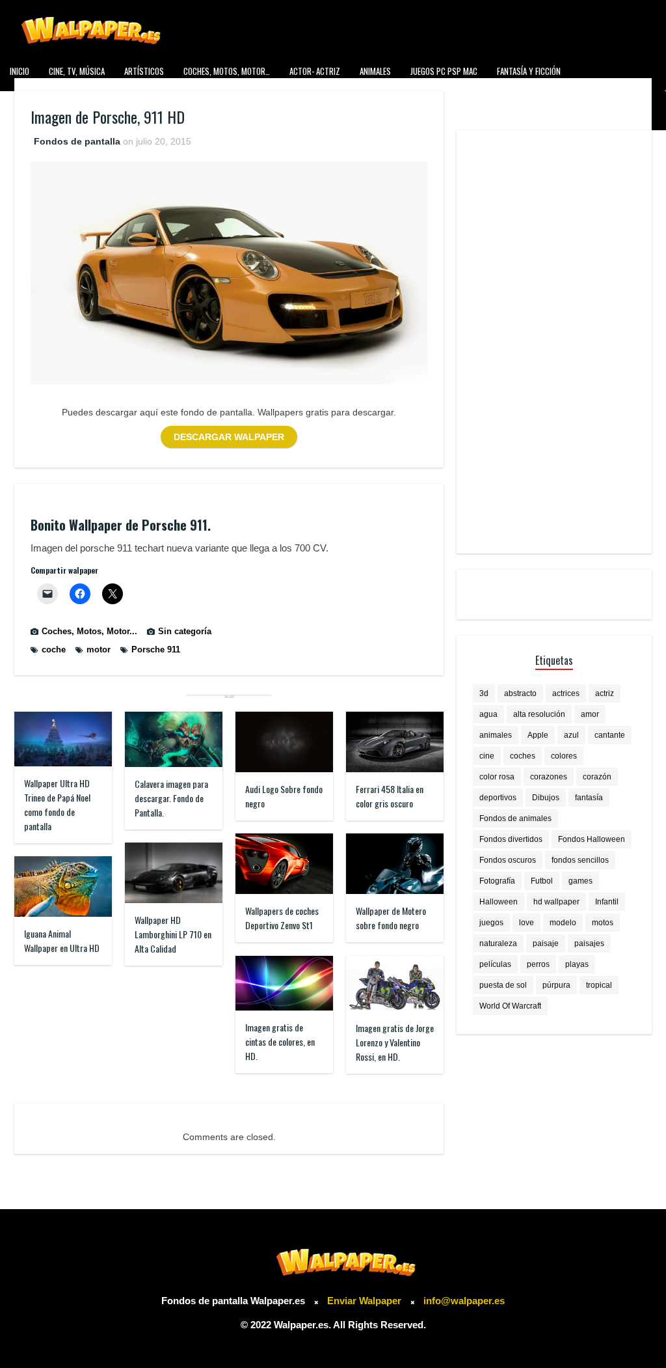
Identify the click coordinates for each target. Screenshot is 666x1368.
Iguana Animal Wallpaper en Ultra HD (62, 941)
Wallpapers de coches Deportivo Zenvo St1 (282, 918)
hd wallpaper (556, 901)
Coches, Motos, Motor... (89, 631)
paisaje (546, 943)
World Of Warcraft (510, 1006)
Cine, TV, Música (77, 70)
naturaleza (498, 943)
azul (571, 735)
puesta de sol (503, 985)
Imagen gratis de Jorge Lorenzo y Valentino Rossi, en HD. (395, 1042)
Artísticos (144, 70)
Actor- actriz (314, 70)
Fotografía (497, 881)
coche (54, 649)
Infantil (607, 901)
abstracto (520, 693)
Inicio (19, 70)
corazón (597, 776)
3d (483, 693)
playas (577, 964)
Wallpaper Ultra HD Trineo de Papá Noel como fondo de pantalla (57, 804)
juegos (491, 922)
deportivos (497, 797)
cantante (609, 735)
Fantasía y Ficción (529, 70)
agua (488, 714)
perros (538, 964)
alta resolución (539, 714)
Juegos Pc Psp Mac (443, 70)
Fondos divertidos (510, 839)
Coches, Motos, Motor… (226, 70)
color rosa (496, 776)
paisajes (589, 943)
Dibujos (545, 797)
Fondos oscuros (507, 860)
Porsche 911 (155, 649)
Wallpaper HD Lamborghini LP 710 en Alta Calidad (173, 934)
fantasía (589, 797)
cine (486, 756)
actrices (565, 693)
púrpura (556, 985)
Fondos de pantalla (77, 141)
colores (564, 756)
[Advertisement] (554, 342)
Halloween (498, 901)
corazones (548, 776)
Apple (537, 735)
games (580, 881)
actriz (604, 693)
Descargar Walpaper (229, 437)
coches (522, 756)
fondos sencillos (580, 860)
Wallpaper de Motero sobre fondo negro (391, 918)
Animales (375, 70)
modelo (563, 922)
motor (99, 649)
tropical (599, 985)
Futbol (542, 881)
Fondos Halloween (591, 839)
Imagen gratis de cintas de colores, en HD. (280, 1041)
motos (602, 922)
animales (495, 735)
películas (495, 964)
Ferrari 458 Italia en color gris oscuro (389, 796)
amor (590, 714)
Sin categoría (184, 631)
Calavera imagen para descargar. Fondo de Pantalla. (171, 798)
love (526, 922)
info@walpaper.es (464, 1300)
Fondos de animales (515, 818)
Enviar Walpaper (364, 1300)
